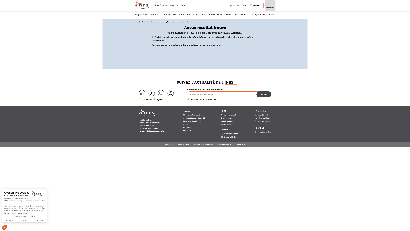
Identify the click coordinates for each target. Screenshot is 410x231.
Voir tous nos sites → (262, 121)
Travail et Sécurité (261, 115)
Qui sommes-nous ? (228, 115)
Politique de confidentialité (203, 144)
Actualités (187, 127)
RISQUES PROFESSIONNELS (147, 15)
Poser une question (239, 5)
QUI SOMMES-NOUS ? (264, 15)
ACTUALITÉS (246, 15)
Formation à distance (262, 118)
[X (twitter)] (151, 93)
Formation (187, 124)
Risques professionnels (191, 115)
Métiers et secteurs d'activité (194, 118)
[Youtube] (161, 93)
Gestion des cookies (224, 144)
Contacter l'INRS (230, 137)
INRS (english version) (263, 132)
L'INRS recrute (226, 118)
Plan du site (169, 144)
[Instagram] (170, 93)
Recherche (270, 7)
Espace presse (226, 124)
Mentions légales (183, 144)
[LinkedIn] (142, 93)
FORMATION (231, 15)
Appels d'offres (227, 121)
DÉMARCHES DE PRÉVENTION (209, 15)
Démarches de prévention (192, 121)
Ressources (257, 5)
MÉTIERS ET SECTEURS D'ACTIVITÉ (178, 15)
